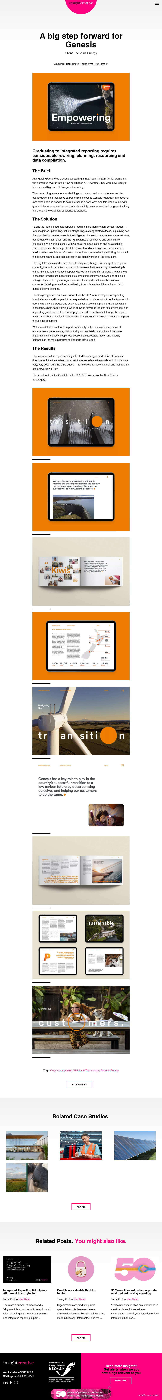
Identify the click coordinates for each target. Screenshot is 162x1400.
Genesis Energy (110, 1070)
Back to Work (79, 1084)
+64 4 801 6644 (25, 1376)
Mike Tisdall (24, 1299)
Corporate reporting (61, 1070)
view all (81, 1207)
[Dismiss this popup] (109, 1387)
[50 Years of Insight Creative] (81, 1394)
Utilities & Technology (86, 1070)
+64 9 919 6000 (24, 1372)
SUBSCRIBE (120, 1381)
